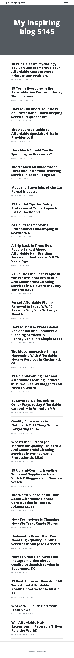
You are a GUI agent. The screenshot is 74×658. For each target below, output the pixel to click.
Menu (65, 2)
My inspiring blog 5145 (15, 2)
